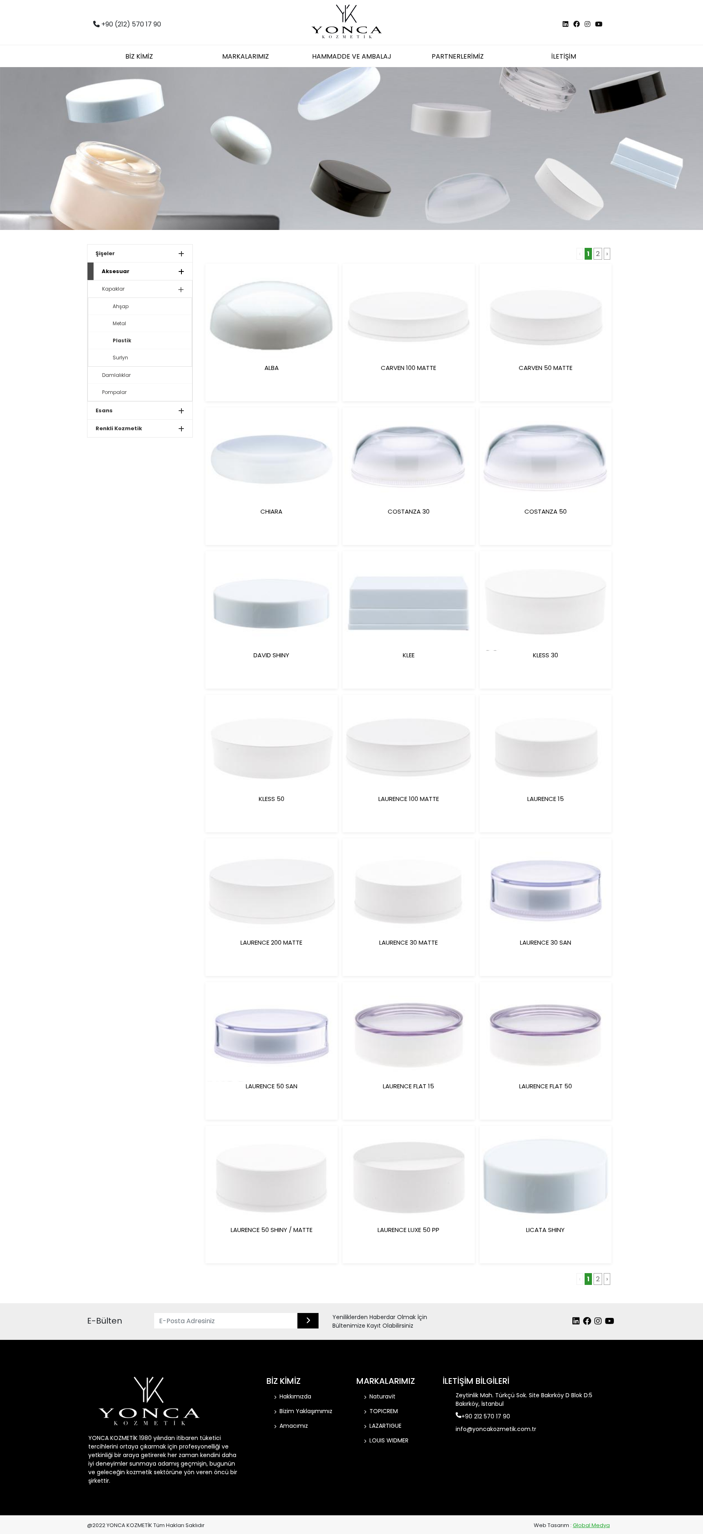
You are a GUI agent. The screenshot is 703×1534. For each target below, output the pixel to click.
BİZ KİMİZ (139, 56)
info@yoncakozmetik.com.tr (496, 1429)
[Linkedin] (565, 24)
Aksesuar (115, 271)
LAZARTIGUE (385, 1426)
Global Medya (591, 1525)
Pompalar (114, 392)
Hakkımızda (295, 1396)
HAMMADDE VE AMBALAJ (351, 56)
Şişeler (105, 253)
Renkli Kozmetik (119, 428)
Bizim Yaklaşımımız (305, 1411)
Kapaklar (113, 288)
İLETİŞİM (563, 56)
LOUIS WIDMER (388, 1440)
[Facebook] (576, 24)
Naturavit (382, 1396)
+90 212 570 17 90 (485, 1416)
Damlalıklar (116, 375)
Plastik (122, 340)
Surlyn (120, 357)
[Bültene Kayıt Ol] (308, 1320)
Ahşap (121, 306)
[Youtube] (599, 24)
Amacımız (293, 1426)
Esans (104, 410)
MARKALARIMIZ (245, 56)
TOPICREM (383, 1411)
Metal (119, 323)
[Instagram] (587, 24)
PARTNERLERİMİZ (458, 56)
